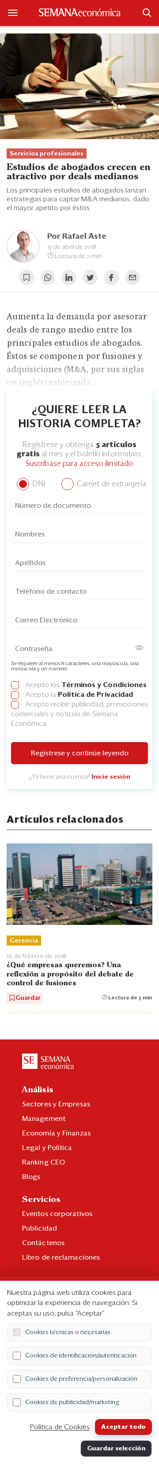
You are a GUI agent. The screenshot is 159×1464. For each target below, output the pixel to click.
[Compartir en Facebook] (111, 277)
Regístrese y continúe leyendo (80, 753)
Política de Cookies (60, 1427)
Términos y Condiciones (104, 684)
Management (43, 1118)
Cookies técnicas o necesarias (67, 1332)
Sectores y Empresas (56, 1104)
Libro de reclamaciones (61, 1257)
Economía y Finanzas (56, 1133)
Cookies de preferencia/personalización (81, 1379)
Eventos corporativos (57, 1213)
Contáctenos (43, 1242)
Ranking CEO (43, 1162)
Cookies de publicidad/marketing (72, 1402)
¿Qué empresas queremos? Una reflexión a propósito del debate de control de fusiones (70, 974)
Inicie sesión (110, 777)
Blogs (31, 1176)
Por (76, 236)
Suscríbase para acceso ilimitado (79, 464)
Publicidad (39, 1228)
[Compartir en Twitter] (90, 277)
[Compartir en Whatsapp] (47, 277)
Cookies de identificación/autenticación (80, 1356)
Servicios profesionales (46, 154)
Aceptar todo (123, 1427)
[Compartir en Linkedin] (68, 277)
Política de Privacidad (95, 694)
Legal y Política (47, 1147)
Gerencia (24, 941)
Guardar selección (116, 1449)
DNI (37, 484)
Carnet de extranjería (110, 484)
